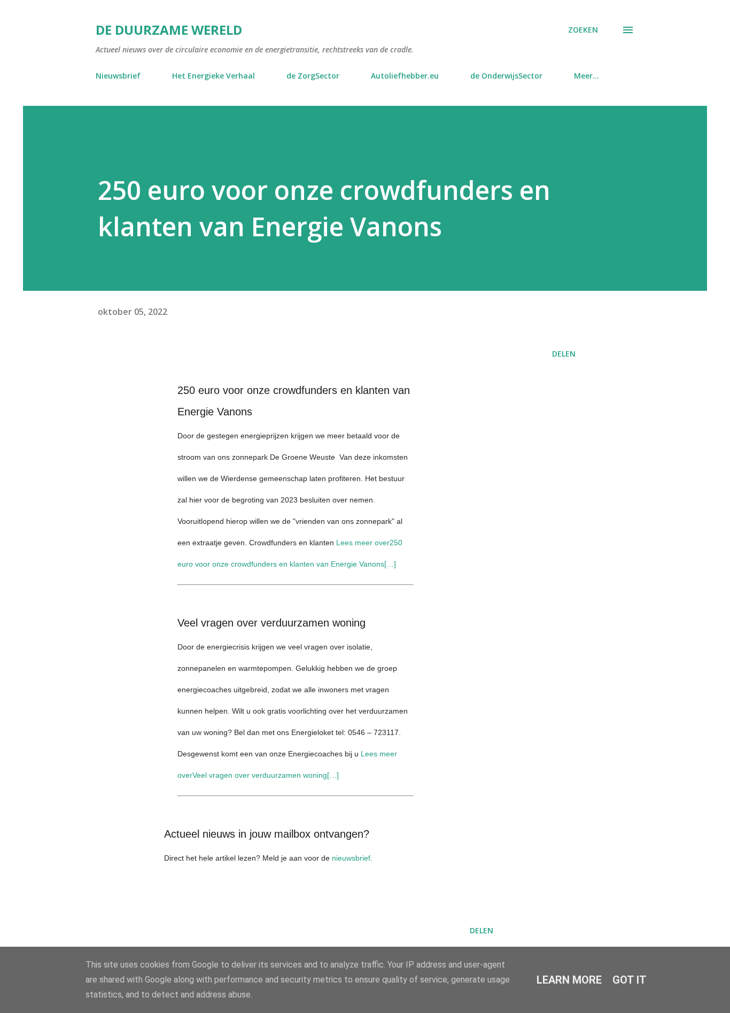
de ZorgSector (312, 76)
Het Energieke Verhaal (213, 76)
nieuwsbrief (351, 858)
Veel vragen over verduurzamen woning (271, 623)
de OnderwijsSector (506, 76)
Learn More (569, 979)
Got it (629, 979)
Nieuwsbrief (118, 76)
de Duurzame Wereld (169, 29)
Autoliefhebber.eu (405, 76)
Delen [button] (564, 354)
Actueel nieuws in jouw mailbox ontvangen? (266, 834)
